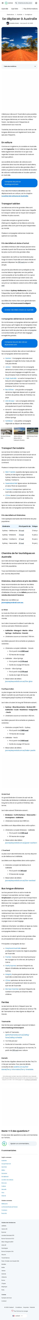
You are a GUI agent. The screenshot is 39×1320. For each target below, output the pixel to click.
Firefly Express (10, 966)
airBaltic (4, 1226)
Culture (4, 1186)
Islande (4, 1274)
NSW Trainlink (10, 472)
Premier (8, 957)
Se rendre (4, 1173)
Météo (3, 1170)
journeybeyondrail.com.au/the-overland (20, 880)
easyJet (4, 1245)
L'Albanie (4, 1277)
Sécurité (4, 1189)
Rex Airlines (9, 390)
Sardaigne (5, 1248)
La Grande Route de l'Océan (10, 1207)
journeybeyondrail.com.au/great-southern (21, 843)
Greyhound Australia (13, 948)
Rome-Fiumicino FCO (8, 1238)
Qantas (8, 358)
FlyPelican (9, 421)
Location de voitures (7, 1180)
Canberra (4, 1210)
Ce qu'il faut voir (6, 1164)
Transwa (8, 489)
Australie (5, 9)
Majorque (4, 1286)
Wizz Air (4, 1254)
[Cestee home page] (9, 3)
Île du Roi (4, 1213)
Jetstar (8, 367)
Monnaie (4, 1183)
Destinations (10, 14)
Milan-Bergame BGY (7, 1242)
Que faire (14, 9)
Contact (4, 1301)
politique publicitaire (31, 1079)
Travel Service (5, 1258)
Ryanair (4, 1232)
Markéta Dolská (14, 23)
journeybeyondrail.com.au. (12, 602)
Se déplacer (28, 14)
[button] (2, 3)
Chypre (4, 1283)
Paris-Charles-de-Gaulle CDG (10, 1261)
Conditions (18, 1307)
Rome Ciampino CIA (7, 1251)
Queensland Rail (11, 483)
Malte (3, 1267)
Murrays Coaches (11, 989)
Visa (3, 1192)
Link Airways (9, 401)
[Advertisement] (19, 90)
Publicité (32, 1307)
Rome (3, 1280)
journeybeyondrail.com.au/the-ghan (18, 681)
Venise (3, 1270)
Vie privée (26, 1307)
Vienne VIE (4, 1229)
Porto (3, 1290)
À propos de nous (7, 1298)
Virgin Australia (10, 378)
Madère (4, 1264)
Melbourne (4, 1204)
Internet (4, 1196)
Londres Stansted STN (8, 1235)
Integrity (8, 974)
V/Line (7, 495)
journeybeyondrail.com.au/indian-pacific (20, 750)
